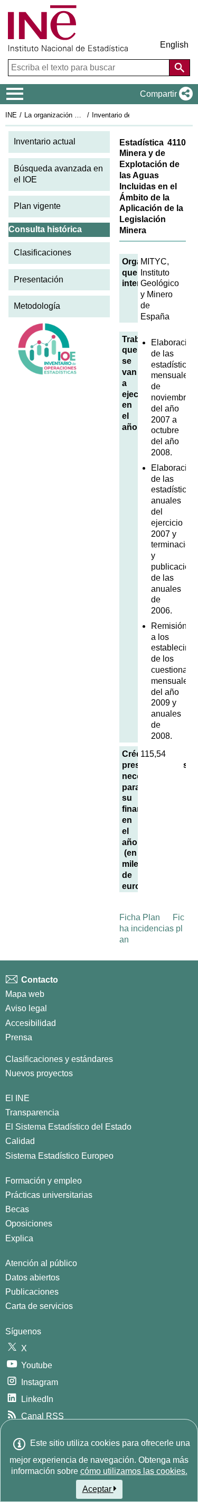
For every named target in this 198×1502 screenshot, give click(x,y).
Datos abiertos (32, 1277)
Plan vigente (37, 206)
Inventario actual (45, 141)
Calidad (20, 1141)
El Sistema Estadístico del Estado (68, 1126)
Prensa (18, 1037)
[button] (164, 94)
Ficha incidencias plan (151, 928)
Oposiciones (28, 1223)
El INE (17, 1098)
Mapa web (24, 994)
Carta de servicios (39, 1306)
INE (11, 115)
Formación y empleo (43, 1180)
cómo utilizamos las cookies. (133, 1471)
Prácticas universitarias (48, 1194)
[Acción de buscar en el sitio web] (179, 67)
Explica (19, 1238)
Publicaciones (32, 1291)
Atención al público (41, 1263)
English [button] (174, 44)
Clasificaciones (42, 252)
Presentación (38, 279)
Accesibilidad (30, 1023)
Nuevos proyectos (39, 1073)
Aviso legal (26, 1008)
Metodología (37, 305)
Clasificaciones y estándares (59, 1059)
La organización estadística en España (83, 115)
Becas (17, 1209)
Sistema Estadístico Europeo (59, 1155)
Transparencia (32, 1112)
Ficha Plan (139, 917)
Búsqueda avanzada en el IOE (58, 174)
